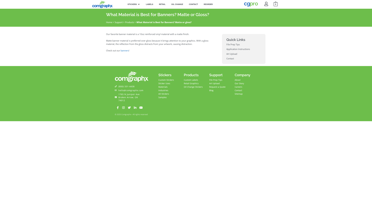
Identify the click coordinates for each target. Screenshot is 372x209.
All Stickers (163, 93)
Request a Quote (217, 86)
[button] (134, 4)
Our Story (239, 83)
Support (119, 22)
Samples (162, 97)
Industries (163, 90)
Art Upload (214, 83)
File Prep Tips (215, 80)
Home (109, 22)
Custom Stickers (166, 80)
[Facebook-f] (118, 108)
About (237, 80)
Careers (238, 86)
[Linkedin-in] (135, 108)
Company (242, 75)
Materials (163, 86)
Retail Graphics (191, 83)
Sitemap (239, 93)
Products (129, 22)
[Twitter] (129, 108)
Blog (211, 90)
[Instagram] (123, 108)
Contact (238, 90)
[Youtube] (141, 108)
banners (125, 50)
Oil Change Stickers (193, 86)
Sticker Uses (164, 83)
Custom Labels (191, 80)
